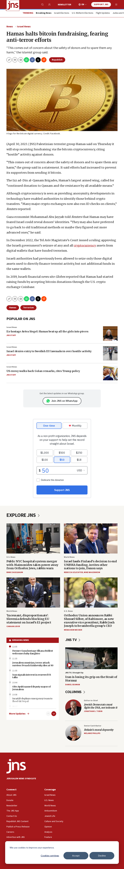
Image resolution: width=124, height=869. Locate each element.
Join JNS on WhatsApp (64, 400)
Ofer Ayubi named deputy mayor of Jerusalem (31, 688)
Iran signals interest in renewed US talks (31, 676)
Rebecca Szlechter (73, 572)
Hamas (12, 307)
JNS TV (71, 640)
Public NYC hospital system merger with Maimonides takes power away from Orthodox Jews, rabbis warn (32, 564)
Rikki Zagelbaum (14, 572)
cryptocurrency (85, 245)
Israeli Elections (61, 13)
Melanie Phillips (92, 733)
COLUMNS (73, 692)
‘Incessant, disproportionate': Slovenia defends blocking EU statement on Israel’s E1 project (28, 618)
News (9, 26)
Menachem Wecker (73, 630)
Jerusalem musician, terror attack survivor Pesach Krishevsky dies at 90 (32, 664)
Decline (102, 855)
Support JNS (101, 4)
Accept (76, 855)
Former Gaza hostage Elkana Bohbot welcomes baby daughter (32, 652)
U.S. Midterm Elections (82, 13)
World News (69, 557)
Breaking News (20, 640)
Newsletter (64, 4)
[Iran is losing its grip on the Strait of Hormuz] (91, 658)
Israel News (24, 26)
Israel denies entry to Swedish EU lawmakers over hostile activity (49, 351)
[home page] (12, 5)
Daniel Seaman (72, 684)
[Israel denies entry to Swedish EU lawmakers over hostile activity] (110, 353)
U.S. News (10, 557)
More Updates (17, 713)
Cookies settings (50, 855)
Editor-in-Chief (91, 700)
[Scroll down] (53, 713)
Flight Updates (103, 13)
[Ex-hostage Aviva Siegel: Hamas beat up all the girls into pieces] (110, 333)
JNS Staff (11, 335)
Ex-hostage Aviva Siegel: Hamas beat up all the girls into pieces (47, 331)
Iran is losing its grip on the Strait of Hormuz (91, 678)
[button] (20, 59)
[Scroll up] (48, 713)
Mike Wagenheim (92, 572)
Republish (57, 59)
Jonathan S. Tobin (93, 711)
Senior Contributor (92, 725)
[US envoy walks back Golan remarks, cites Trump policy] (110, 373)
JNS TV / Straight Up (74, 672)
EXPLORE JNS (21, 515)
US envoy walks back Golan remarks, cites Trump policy (43, 371)
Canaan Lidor (13, 626)
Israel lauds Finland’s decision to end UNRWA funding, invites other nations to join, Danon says (90, 564)
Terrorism (28, 307)
